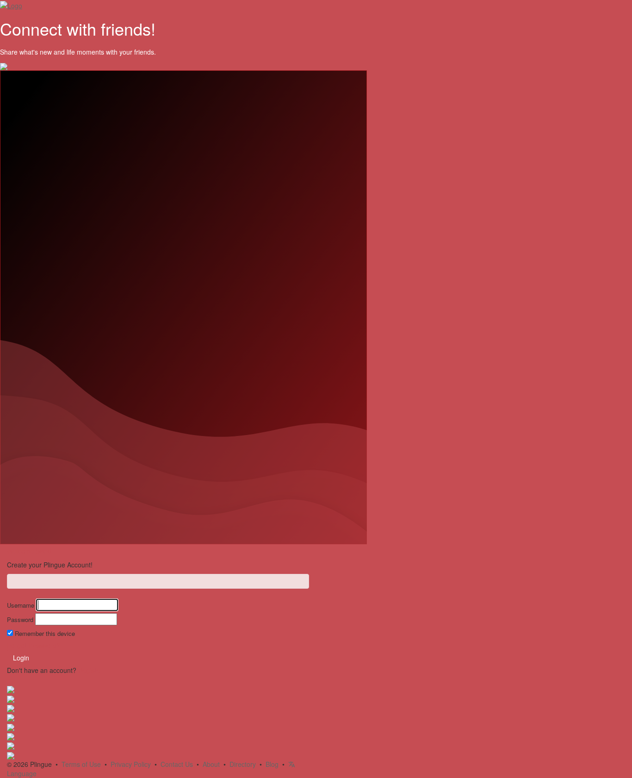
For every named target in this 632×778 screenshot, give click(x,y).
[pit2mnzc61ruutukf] (10, 736)
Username (20, 605)
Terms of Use (81, 764)
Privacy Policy (131, 764)
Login (21, 657)
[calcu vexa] (10, 717)
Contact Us (177, 764)
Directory (242, 764)
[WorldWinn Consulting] (10, 698)
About (211, 764)
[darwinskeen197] (10, 707)
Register (90, 670)
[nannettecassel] (10, 726)
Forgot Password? (34, 645)
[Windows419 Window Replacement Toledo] (10, 688)
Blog (272, 764)
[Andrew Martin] (10, 754)
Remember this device (45, 633)
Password (20, 620)
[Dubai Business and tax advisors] (10, 745)
